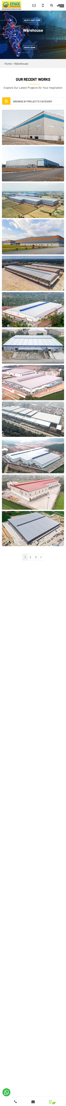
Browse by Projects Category (32, 101)
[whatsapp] (6, 1092)
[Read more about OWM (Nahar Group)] (33, 528)
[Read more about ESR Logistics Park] (33, 127)
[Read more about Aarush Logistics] (33, 164)
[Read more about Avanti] (33, 309)
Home (8, 63)
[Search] (51, 5)
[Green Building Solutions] (50, 1100)
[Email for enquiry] (34, 5)
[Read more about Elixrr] (33, 419)
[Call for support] (42, 5)
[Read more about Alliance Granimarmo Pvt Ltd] (33, 273)
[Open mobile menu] (60, 5)
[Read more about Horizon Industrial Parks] (33, 236)
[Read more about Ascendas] (33, 200)
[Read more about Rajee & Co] (33, 346)
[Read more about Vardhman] (33, 382)
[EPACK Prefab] (11, 5)
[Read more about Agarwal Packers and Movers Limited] (33, 492)
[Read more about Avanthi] (33, 455)
